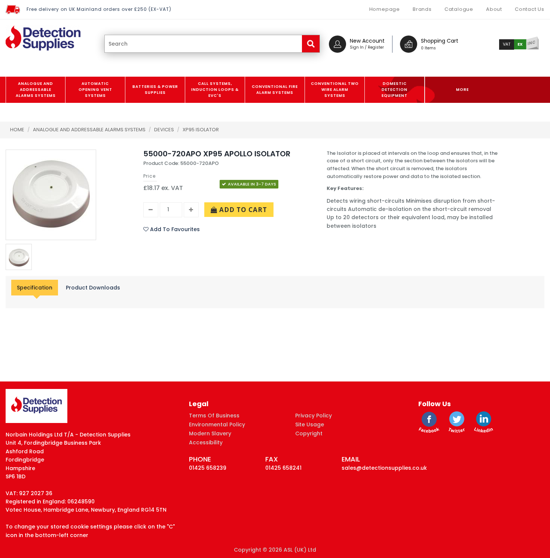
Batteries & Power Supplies (155, 89)
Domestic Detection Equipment (394, 89)
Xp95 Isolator (201, 129)
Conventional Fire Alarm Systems (275, 89)
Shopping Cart (439, 41)
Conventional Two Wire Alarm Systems (335, 89)
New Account (367, 41)
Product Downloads (93, 287)
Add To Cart (242, 209)
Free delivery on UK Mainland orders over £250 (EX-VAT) (99, 9)
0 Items (428, 48)
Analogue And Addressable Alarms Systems (90, 129)
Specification (34, 287)
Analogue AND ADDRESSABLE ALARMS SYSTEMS (36, 89)
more (462, 89)
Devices (164, 129)
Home (17, 129)
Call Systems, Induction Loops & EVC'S (215, 89)
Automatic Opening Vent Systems (95, 89)
